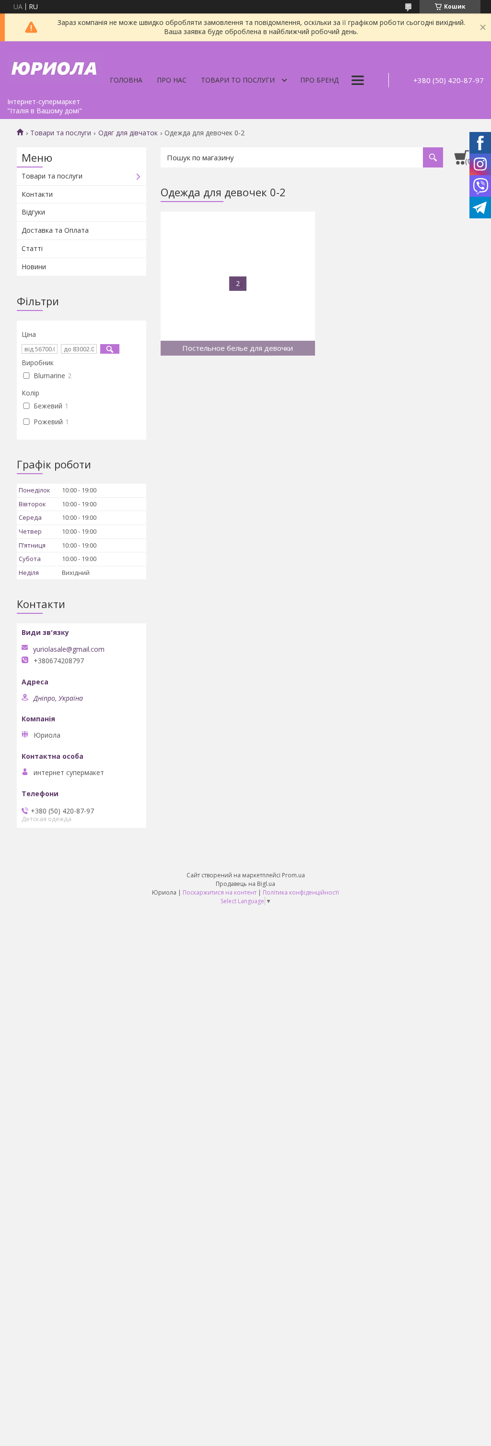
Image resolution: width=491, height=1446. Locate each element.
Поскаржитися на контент (220, 892)
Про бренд (319, 79)
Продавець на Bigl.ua (245, 884)
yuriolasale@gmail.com (69, 649)
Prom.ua (293, 875)
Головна (126, 79)
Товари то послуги (238, 79)
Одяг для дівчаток (128, 133)
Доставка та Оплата (55, 230)
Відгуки (33, 211)
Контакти (37, 194)
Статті (32, 248)
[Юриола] (55, 67)
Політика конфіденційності (301, 892)
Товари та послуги (60, 133)
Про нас (172, 79)
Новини (34, 266)
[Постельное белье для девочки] (238, 284)
